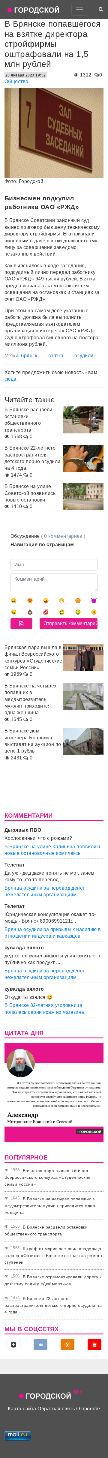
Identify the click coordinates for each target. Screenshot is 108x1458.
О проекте (88, 1408)
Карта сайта (22, 1408)
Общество (16, 81)
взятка (56, 355)
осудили (83, 355)
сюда (10, 379)
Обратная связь (56, 1408)
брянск (29, 355)
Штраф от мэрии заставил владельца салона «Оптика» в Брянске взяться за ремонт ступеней (53, 1255)
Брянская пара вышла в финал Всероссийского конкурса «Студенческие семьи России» (47, 1177)
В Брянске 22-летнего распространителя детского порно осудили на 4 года (53, 1305)
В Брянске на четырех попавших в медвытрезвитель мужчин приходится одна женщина (49, 1205)
